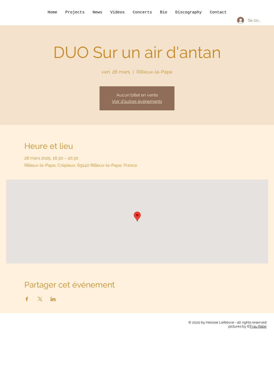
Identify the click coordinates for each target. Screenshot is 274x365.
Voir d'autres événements (137, 101)
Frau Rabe (258, 326)
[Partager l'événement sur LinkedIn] (53, 299)
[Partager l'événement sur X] (40, 299)
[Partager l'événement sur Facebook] (26, 299)
